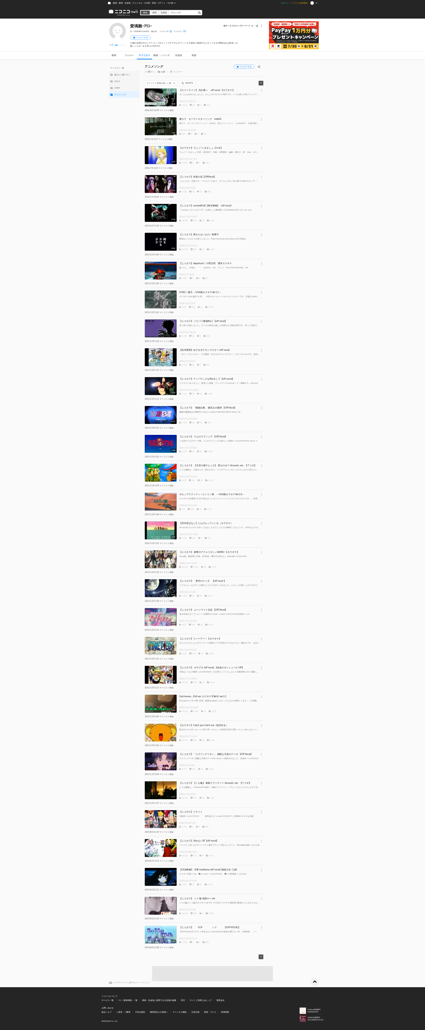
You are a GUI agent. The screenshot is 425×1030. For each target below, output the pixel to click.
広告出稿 (195, 1012)
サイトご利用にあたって (201, 1000)
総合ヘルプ (107, 1012)
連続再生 (189, 83)
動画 (115, 3)
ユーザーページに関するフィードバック (131, 983)
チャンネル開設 (180, 1012)
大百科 (147, 3)
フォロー (129, 55)
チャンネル (137, 3)
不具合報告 (140, 1012)
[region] (124, 81)
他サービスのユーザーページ (237, 26)
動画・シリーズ (161, 55)
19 (179, 31)
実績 (194, 55)
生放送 (128, 3)
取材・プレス (210, 1012)
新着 (114, 55)
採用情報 (225, 1012)
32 (166, 31)
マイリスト (144, 55)
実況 (154, 3)
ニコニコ (123, 12)
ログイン (285, 3)
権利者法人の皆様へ (159, 1012)
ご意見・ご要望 (123, 1012)
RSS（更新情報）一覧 (127, 1000)
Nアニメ (161, 3)
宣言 (183, 1000)
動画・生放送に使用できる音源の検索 (159, 1000)
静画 (121, 3)
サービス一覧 (108, 1000)
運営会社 (220, 1000)
